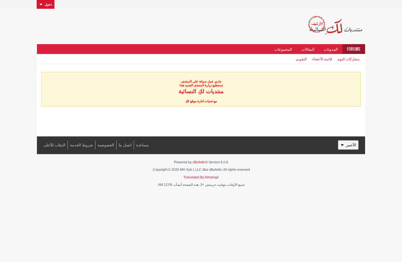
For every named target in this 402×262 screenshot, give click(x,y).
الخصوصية (106, 145)
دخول (48, 4)
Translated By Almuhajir (201, 177)
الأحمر (351, 145)
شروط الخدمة (81, 145)
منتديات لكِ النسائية (201, 91)
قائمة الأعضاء (322, 58)
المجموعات (283, 49)
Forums (353, 49)
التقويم (301, 58)
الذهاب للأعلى (54, 145)
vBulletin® (200, 162)
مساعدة (142, 145)
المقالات (307, 49)
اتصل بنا (125, 145)
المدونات (331, 49)
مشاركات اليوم (348, 58)
